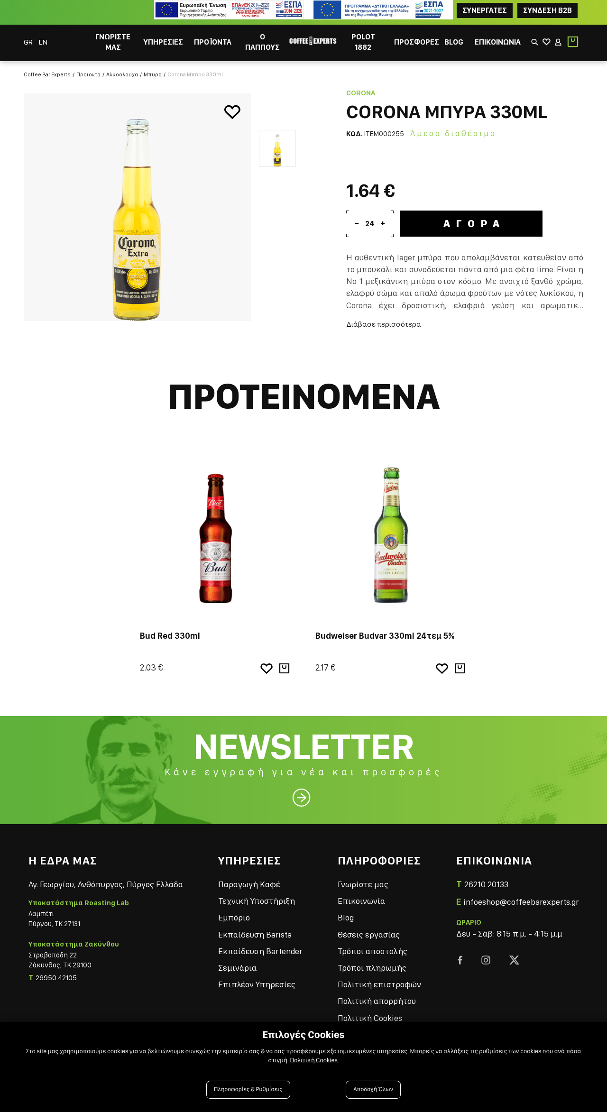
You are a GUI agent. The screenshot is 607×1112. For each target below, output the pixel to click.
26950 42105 (56, 978)
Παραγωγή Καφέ (249, 884)
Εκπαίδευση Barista (255, 934)
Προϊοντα (88, 74)
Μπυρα (153, 74)
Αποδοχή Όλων (373, 1089)
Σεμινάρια (237, 968)
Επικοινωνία (361, 901)
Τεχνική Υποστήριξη (256, 901)
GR (29, 41)
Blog (346, 917)
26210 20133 (486, 884)
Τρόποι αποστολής (372, 951)
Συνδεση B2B (547, 10)
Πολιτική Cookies (370, 1018)
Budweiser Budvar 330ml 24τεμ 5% (385, 636)
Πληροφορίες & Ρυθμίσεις (248, 1089)
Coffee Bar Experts (47, 74)
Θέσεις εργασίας (369, 934)
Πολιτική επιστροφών (379, 984)
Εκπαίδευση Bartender (260, 951)
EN (43, 41)
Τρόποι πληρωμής (372, 968)
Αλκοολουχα (122, 74)
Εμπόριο (234, 917)
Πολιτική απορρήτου (377, 1001)
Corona (360, 93)
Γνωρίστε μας (363, 884)
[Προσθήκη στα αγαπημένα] (232, 112)
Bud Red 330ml (170, 636)
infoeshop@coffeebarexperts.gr (521, 902)
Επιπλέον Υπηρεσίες (256, 984)
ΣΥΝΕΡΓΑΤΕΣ (484, 10)
